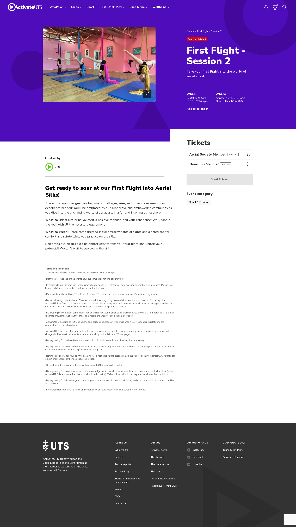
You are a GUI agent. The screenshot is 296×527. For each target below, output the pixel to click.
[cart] (275, 7)
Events (190, 31)
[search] (284, 7)
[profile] (266, 7)
